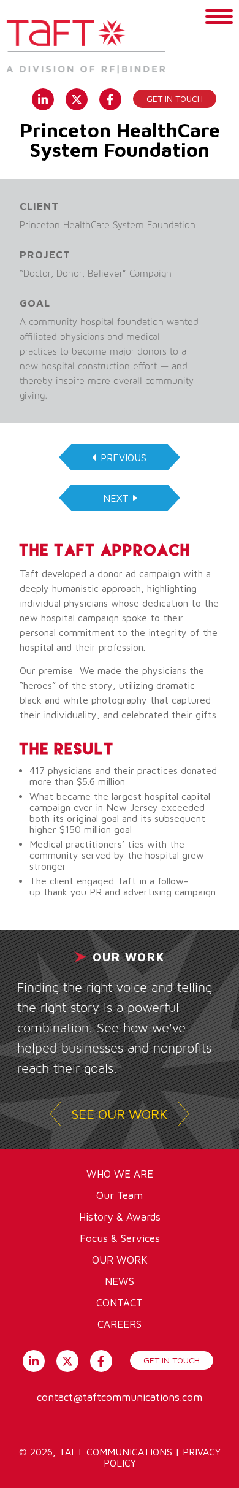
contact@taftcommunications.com (119, 1397)
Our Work (120, 1259)
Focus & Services (120, 1238)
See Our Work (120, 1114)
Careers (119, 1324)
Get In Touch (171, 1360)
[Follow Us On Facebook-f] (110, 98)
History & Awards (120, 1216)
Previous (123, 457)
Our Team (119, 1195)
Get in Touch (174, 98)
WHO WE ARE (119, 1173)
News (119, 1281)
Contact (119, 1302)
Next (116, 498)
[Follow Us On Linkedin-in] (42, 98)
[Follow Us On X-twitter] (76, 98)
